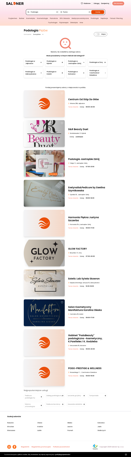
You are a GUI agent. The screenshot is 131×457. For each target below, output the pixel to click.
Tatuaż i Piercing (116, 18)
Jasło (99, 426)
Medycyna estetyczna (80, 18)
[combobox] (43, 12)
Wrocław (10, 426)
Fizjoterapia (63, 22)
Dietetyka (74, 22)
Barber (21, 18)
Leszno (70, 426)
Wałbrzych (102, 430)
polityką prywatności (62, 454)
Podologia (95, 18)
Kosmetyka (30, 18)
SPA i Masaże (65, 18)
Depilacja (104, 18)
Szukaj (97, 12)
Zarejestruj (105, 3)
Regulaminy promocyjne (41, 447)
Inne (81, 22)
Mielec (69, 423)
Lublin (39, 430)
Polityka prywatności (61, 447)
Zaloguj (96, 3)
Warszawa (11, 430)
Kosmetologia (42, 18)
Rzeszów (10, 423)
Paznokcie (54, 18)
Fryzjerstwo (12, 18)
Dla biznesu (118, 3)
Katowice (101, 423)
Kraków (40, 426)
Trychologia (52, 22)
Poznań (70, 430)
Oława (39, 423)
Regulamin (25, 447)
